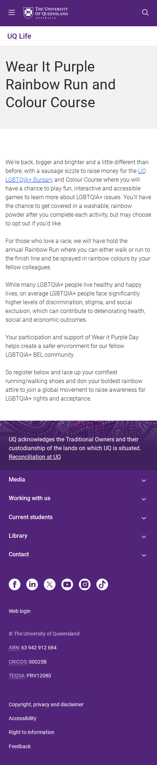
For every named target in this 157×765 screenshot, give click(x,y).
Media (17, 479)
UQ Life (19, 36)
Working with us (29, 498)
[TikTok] (102, 585)
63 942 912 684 (39, 647)
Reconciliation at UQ (35, 456)
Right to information (31, 732)
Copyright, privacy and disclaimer (46, 704)
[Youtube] (67, 585)
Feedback (20, 746)
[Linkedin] (32, 585)
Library (18, 535)
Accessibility (23, 718)
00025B (38, 662)
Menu (11, 13)
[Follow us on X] (49, 585)
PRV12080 (39, 676)
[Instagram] (85, 585)
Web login (20, 611)
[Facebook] (14, 585)
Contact (19, 554)
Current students (31, 517)
